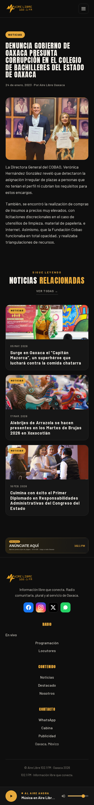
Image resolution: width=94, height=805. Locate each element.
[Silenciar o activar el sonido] (63, 796)
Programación (47, 643)
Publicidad (47, 736)
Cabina (47, 728)
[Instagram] (41, 607)
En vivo (11, 635)
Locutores (47, 650)
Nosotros (47, 693)
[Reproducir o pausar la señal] (11, 796)
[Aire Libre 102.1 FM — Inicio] (19, 9)
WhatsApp (47, 720)
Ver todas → (47, 291)
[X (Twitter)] (53, 607)
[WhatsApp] (65, 607)
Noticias (47, 677)
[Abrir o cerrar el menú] (83, 9)
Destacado (47, 685)
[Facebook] (29, 607)
